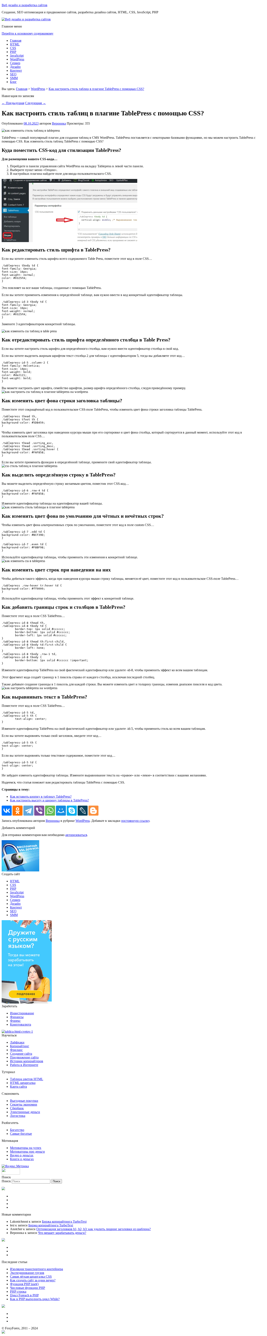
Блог (13, 82)
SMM (14, 78)
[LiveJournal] (83, 811)
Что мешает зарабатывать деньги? (62, 1233)
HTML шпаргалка (22, 1083)
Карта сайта (18, 1086)
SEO (13, 74)
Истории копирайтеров (26, 1061)
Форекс (15, 1020)
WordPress (17, 59)
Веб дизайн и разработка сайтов (24, 5)
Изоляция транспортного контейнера (36, 1269)
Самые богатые (21, 1133)
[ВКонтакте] (7, 811)
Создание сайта (21, 1053)
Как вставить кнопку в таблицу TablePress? (41, 796)
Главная (15, 40)
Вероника (59, 123)
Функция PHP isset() (24, 1284)
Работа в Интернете (24, 1065)
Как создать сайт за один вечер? (32, 1280)
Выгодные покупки (24, 1100)
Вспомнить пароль (23, 1203)
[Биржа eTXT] (27, 1002)
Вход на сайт (19, 1200)
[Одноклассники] (18, 811)
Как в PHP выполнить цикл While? (35, 1299)
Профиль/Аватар (22, 1207)
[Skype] (72, 811)
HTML (15, 44)
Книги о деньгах (22, 1159)
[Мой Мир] (61, 811)
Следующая (35, 103)
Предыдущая (13, 103)
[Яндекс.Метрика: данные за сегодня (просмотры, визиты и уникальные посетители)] (15, 1166)
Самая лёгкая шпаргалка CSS (31, 1276)
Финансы (17, 1017)
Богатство (17, 1130)
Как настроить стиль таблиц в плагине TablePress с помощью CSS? (96, 89)
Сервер (15, 63)
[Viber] (39, 811)
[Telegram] (28, 811)
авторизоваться (76, 835)
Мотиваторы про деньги (27, 1151)
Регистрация (19, 1196)
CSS (13, 48)
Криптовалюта (20, 1024)
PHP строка (18, 1291)
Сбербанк (17, 1108)
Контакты (17, 1317)
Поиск (6, 1181)
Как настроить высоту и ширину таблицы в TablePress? (49, 800)
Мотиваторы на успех (25, 1148)
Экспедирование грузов (27, 1273)
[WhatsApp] (50, 811)
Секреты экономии (23, 1104)
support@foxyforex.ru (24, 1321)
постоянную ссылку (135, 820)
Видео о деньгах (21, 1155)
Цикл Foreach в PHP (24, 1295)
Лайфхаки (17, 1042)
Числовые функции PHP (27, 1288)
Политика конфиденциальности (33, 1255)
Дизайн (15, 67)
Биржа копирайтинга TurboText (64, 1221)
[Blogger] (93, 811)
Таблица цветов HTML (26, 1079)
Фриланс (16, 1050)
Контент (16, 70)
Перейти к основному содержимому (27, 33)
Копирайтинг (19, 1046)
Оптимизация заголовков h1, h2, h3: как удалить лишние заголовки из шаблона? (93, 1229)
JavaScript (17, 55)
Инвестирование (22, 1013)
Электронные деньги (25, 1112)
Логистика (17, 1115)
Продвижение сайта (24, 1057)
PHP (13, 52)
